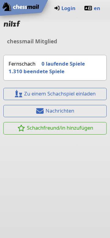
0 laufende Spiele (63, 63)
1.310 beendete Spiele (36, 71)
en (97, 8)
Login (68, 8)
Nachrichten (60, 110)
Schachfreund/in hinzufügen (60, 127)
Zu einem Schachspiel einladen (60, 93)
